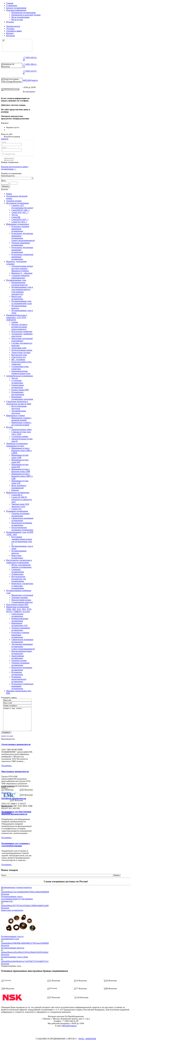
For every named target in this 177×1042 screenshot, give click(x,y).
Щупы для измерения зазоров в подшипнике (21, 566)
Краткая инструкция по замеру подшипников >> (14, 168)
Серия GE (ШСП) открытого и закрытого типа (21, 499)
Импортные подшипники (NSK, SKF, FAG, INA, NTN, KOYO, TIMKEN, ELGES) (19, 609)
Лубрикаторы (17, 574)
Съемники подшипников (17, 570)
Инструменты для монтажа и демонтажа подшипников (19, 561)
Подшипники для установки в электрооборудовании (15, 844)
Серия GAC (16, 509)
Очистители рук (18, 357)
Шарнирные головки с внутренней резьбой (21, 423)
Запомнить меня (10, 154)
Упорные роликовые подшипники (20, 514)
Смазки (14, 322)
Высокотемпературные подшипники (21, 652)
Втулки (9, 427)
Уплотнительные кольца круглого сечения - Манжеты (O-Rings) (22, 268)
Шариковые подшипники (17, 224)
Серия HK (15, 217)
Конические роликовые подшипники (21, 524)
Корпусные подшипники (17, 297)
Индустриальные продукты (19, 407)
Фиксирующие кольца (21, 600)
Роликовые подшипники (17, 511)
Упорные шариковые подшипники (20, 244)
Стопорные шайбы (19, 436)
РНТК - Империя (87, 1039)
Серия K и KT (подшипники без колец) (22, 206)
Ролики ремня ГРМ (20, 390)
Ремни (9, 194)
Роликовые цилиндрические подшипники (18, 679)
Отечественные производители (15, 744)
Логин (4, 142)
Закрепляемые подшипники (17, 657)
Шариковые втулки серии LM (20, 482)
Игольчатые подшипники (17, 203)
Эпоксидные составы (20, 352)
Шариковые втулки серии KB (20, 465)
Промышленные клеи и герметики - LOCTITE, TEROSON (16, 317)
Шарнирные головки (15, 415)
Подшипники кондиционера (17, 393)
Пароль (4, 147)
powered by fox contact (7, 736)
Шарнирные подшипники (17, 492)
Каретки (15, 490)
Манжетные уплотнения (22, 595)
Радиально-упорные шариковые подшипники (20, 228)
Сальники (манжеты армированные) (20, 276)
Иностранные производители (15, 771)
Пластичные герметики (21, 331)
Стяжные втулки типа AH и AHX (21, 433)
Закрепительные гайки (21, 429)
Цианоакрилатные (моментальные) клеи (20, 372)
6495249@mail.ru (30, 80)
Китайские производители (13, 798)
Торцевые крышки (19, 597)
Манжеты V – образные (21, 273)
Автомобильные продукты (18, 412)
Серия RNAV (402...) (20, 210)
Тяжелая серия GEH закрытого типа (20, 505)
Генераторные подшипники (17, 386)
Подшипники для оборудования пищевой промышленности (16, 813)
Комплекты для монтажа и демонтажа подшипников (22, 585)
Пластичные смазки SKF (17, 604)
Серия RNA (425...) (19, 219)
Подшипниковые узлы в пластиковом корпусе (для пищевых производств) (22, 290)
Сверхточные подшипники (17, 615)
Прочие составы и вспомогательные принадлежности (19, 326)
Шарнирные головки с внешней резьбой (21, 419)
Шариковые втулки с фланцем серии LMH (20, 470)
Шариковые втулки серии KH (20, 461)
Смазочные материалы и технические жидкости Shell (18, 402)
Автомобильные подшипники (19, 376)
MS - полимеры (18, 359)
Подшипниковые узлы (16, 280)
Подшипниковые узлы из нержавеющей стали (21, 302)
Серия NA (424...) (19, 222)
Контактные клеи (19, 355)
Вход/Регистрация (12, 136)
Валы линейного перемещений (18, 486)
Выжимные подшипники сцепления (22, 398)
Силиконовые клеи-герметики (20, 367)
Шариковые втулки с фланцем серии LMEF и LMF (22, 476)
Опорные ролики (14, 201)
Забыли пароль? (9, 158)
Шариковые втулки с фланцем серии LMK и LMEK (21, 450)
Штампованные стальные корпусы (19, 283)
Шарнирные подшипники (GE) (19, 624)
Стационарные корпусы (22, 602)
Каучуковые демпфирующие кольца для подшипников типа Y (21, 540)
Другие (14, 215)
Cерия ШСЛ (16, 495)
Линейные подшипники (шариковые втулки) (17, 444)
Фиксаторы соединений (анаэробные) (22, 339)
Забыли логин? (8, 160)
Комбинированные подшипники (19, 619)
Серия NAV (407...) (19, 212)
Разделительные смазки (21, 350)
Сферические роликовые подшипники (22, 519)
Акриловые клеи (18, 348)
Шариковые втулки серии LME (20, 456)
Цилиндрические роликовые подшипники (22, 528)
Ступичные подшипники (17, 381)
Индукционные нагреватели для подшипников (18, 578)
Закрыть (4, 139)
